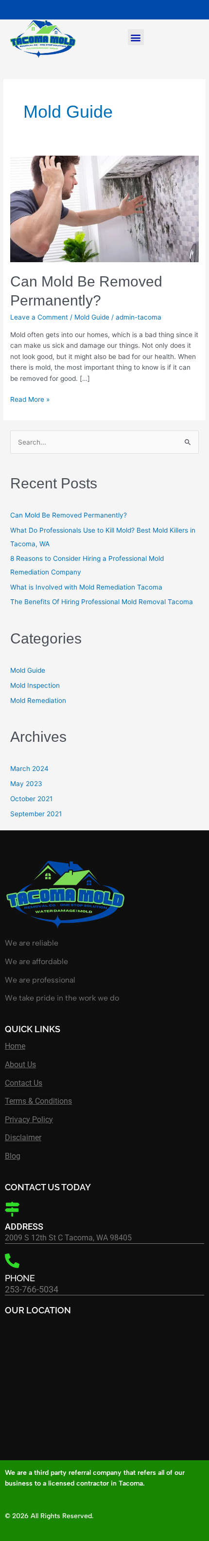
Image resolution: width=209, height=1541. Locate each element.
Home (15, 1046)
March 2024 (29, 768)
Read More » (30, 398)
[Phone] (12, 1261)
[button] (136, 37)
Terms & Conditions (38, 1101)
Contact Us (23, 1083)
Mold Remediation (38, 700)
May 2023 (26, 784)
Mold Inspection (35, 685)
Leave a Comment (39, 317)
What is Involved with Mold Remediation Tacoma (86, 587)
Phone (20, 1278)
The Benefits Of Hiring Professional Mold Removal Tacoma (101, 602)
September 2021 (36, 814)
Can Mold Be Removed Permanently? (68, 515)
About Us (20, 1064)
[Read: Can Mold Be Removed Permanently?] (104, 208)
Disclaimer (23, 1137)
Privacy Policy (29, 1119)
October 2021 (31, 799)
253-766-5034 (31, 1289)
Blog (12, 1156)
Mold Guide (91, 317)
